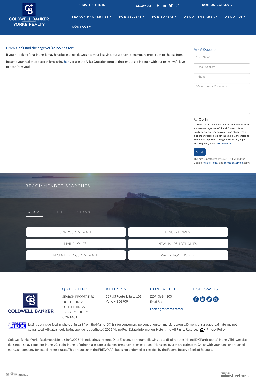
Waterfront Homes (177, 255)
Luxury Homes (177, 232)
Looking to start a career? (167, 309)
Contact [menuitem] (80, 26)
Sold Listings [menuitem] (73, 307)
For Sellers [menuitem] (130, 16)
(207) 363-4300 (219, 4)
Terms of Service (233, 162)
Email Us (156, 301)
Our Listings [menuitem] (72, 302)
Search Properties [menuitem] (90, 16)
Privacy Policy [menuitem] (75, 312)
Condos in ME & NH (75, 232)
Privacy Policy (224, 143)
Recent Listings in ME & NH (75, 255)
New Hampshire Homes (177, 243)
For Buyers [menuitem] (163, 16)
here (67, 61)
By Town (82, 211)
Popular (34, 211)
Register (85, 5)
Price (58, 211)
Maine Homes (75, 243)
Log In (100, 5)
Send (199, 152)
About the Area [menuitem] (199, 16)
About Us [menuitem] (234, 16)
